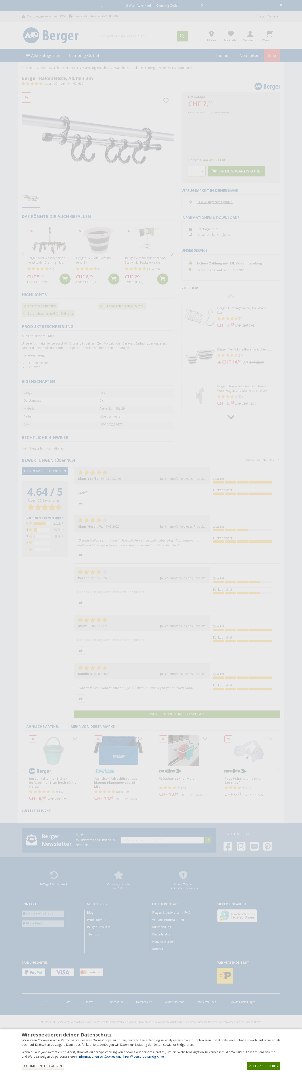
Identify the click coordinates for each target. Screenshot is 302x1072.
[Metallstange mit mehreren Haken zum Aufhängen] (98, 138)
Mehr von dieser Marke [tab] (93, 727)
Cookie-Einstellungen (242, 1002)
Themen (223, 55)
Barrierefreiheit (206, 1002)
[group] (31, 198)
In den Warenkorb (239, 171)
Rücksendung (161, 927)
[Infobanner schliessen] (281, 5)
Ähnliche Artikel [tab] (42, 727)
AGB (48, 1002)
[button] (102, 5)
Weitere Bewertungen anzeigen (177, 714)
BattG (68, 1002)
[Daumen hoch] (81, 503)
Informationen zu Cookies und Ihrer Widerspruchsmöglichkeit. (122, 1056)
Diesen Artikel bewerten (45, 471)
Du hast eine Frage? (40, 913)
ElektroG (90, 1002)
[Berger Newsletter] (208, 840)
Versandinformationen (168, 920)
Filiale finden (34, 923)
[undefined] (247, 317)
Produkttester (97, 920)
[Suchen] (182, 36)
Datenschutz (144, 1002)
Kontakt (157, 949)
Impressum (116, 1002)
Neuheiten (249, 55)
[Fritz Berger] (55, 35)
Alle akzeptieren (263, 1066)
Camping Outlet (84, 55)
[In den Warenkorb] (65, 279)
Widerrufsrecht (174, 1002)
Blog (260, 16)
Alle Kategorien (45, 55)
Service (273, 16)
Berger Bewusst (98, 927)
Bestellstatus (161, 934)
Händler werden (163, 941)
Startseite (28, 67)
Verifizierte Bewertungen (45, 517)
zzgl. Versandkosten (218, 112)
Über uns (93, 934)
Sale (272, 55)
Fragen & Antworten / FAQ (171, 912)
